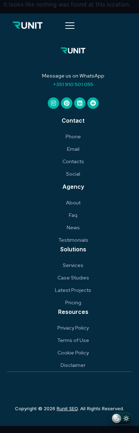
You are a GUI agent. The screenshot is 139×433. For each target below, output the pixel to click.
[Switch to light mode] (121, 419)
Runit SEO (67, 408)
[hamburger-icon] (70, 26)
